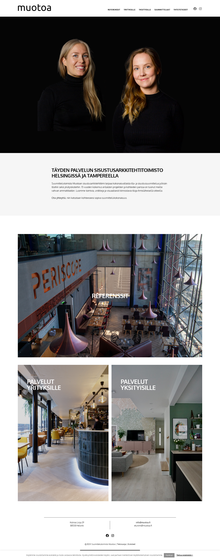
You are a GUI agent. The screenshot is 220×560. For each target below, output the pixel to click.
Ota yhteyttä (59, 197)
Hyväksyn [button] (169, 555)
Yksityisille (145, 9)
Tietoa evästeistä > (184, 555)
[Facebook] (195, 9)
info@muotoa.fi (143, 522)
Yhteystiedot (181, 9)
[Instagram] (200, 9)
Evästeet (131, 544)
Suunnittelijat (162, 9)
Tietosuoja (121, 544)
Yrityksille (129, 9)
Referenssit (114, 9)
